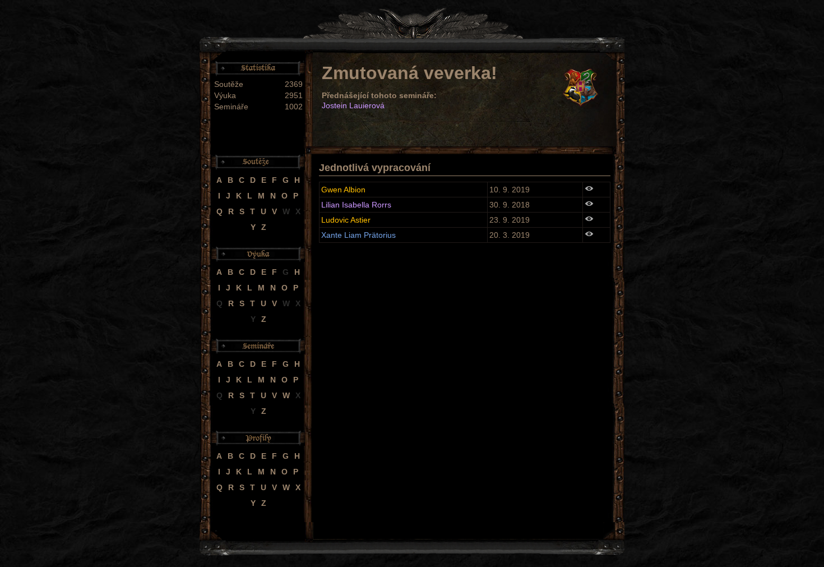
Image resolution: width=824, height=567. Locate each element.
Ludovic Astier (346, 219)
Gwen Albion (343, 189)
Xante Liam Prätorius (358, 235)
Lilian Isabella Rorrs (356, 204)
